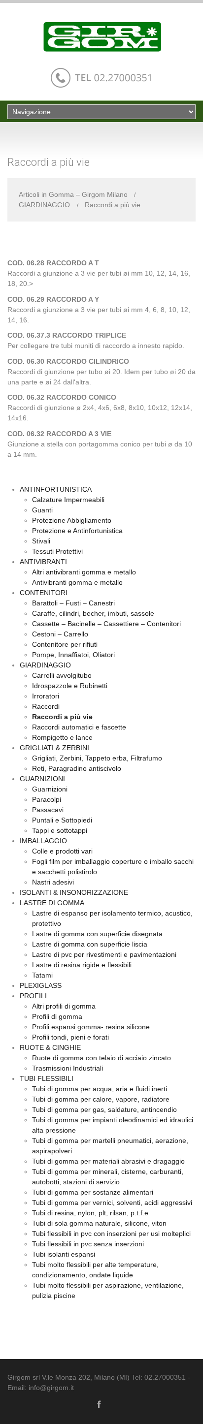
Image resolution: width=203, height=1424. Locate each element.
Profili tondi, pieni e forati (70, 1037)
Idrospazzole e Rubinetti (69, 686)
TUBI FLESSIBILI (46, 1078)
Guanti (42, 510)
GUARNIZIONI (42, 779)
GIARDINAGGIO (44, 205)
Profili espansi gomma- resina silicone (91, 1027)
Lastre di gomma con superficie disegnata (97, 934)
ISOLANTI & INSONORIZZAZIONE (74, 892)
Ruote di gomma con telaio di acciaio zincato (101, 1058)
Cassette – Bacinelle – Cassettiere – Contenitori (106, 624)
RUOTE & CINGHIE (50, 1047)
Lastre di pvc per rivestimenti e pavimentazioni (104, 954)
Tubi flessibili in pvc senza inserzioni (88, 1244)
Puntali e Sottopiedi (62, 820)
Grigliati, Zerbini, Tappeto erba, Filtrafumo (97, 758)
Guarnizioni (50, 789)
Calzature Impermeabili (68, 500)
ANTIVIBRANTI (43, 562)
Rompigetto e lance (62, 737)
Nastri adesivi (53, 882)
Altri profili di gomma (64, 1006)
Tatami (42, 975)
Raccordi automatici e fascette (79, 727)
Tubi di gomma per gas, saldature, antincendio (104, 1109)
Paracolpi (46, 799)
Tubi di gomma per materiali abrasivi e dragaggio (108, 1161)
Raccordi (46, 706)
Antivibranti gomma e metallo (77, 582)
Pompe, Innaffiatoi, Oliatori (73, 655)
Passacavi (48, 810)
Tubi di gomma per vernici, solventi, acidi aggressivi (112, 1202)
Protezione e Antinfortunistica (77, 531)
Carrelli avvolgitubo (62, 675)
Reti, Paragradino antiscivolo (76, 768)
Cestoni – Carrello (60, 634)
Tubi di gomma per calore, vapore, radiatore (100, 1099)
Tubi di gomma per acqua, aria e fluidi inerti (99, 1089)
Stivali (41, 541)
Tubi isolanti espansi (63, 1254)
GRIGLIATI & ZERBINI (54, 748)
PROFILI (33, 996)
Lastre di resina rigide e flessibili (82, 965)
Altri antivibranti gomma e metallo (84, 572)
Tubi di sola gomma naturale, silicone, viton (99, 1223)
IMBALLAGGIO (43, 841)
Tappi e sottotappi (59, 830)
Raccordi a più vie (62, 717)
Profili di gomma (57, 1016)
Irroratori (45, 696)
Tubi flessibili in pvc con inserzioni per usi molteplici (111, 1233)
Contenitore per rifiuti (65, 644)
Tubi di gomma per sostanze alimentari (92, 1192)
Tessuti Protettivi (57, 551)
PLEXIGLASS (41, 985)
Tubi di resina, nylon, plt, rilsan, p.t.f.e (90, 1213)
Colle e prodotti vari (62, 851)
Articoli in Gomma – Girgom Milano (73, 194)
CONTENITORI (44, 593)
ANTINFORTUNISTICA (56, 489)
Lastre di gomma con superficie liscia (89, 944)
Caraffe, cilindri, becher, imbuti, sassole (93, 613)
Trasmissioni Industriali (67, 1068)
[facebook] (99, 1403)
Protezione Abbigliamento (71, 520)
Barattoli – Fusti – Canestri (73, 603)
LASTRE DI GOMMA (52, 903)
